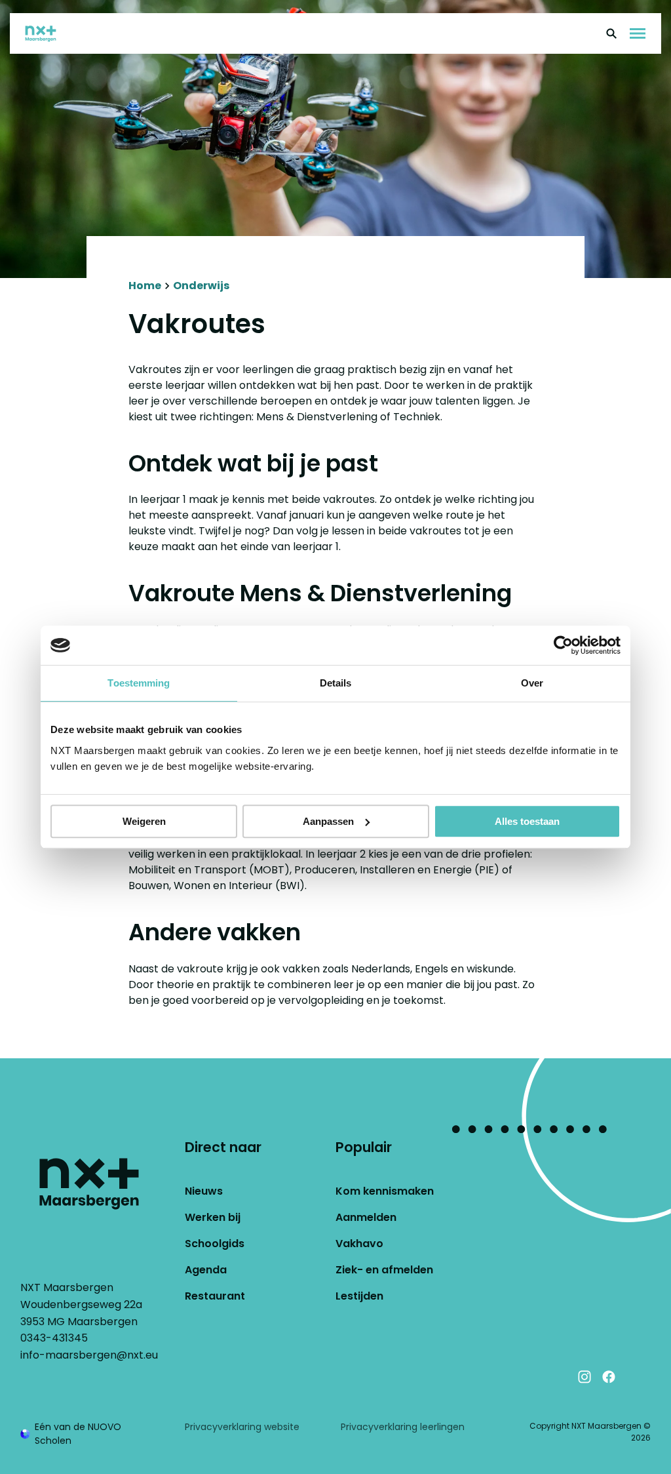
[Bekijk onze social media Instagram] (584, 1377)
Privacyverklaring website (242, 1426)
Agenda (206, 1269)
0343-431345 (54, 1337)
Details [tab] (336, 682)
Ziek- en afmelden (384, 1269)
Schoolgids (214, 1243)
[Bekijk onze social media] (633, 1377)
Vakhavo (359, 1243)
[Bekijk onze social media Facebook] (608, 1377)
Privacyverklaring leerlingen (403, 1426)
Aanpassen (328, 821)
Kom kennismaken (385, 1191)
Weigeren (144, 821)
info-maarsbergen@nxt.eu (89, 1355)
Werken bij (212, 1217)
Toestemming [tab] (138, 682)
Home (144, 285)
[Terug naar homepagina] (47, 33)
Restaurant (215, 1296)
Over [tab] (532, 682)
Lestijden (359, 1296)
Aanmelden (366, 1217)
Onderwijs (201, 285)
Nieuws (204, 1191)
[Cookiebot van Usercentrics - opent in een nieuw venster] (563, 645)
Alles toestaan (527, 821)
